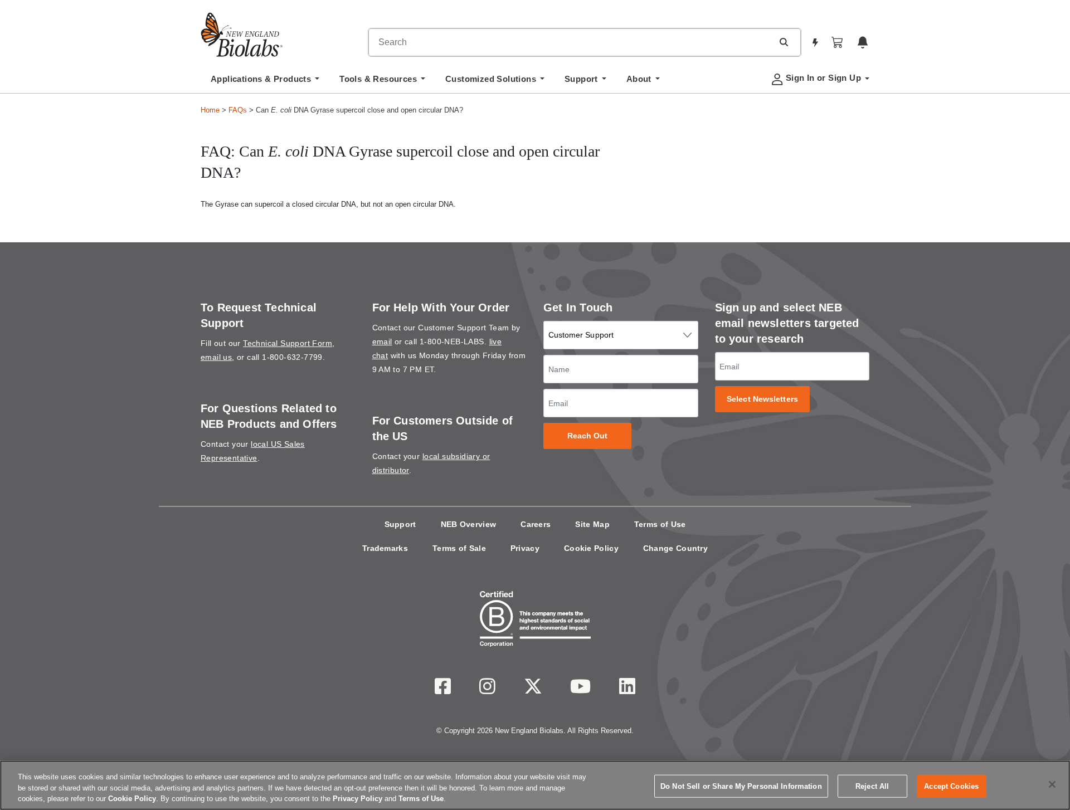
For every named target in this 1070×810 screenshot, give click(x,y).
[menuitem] (265, 82)
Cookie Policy (591, 548)
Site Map (592, 524)
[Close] (1052, 784)
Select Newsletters (762, 399)
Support (400, 524)
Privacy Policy (357, 798)
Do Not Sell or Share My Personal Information (741, 786)
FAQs (237, 110)
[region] (535, 785)
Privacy (524, 548)
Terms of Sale (459, 548)
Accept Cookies (951, 786)
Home (210, 110)
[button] (783, 42)
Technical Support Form (287, 343)
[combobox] (571, 42)
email (382, 341)
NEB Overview (469, 524)
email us (216, 357)
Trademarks (385, 548)
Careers (536, 524)
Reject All (872, 786)
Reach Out (587, 436)
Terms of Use (660, 524)
